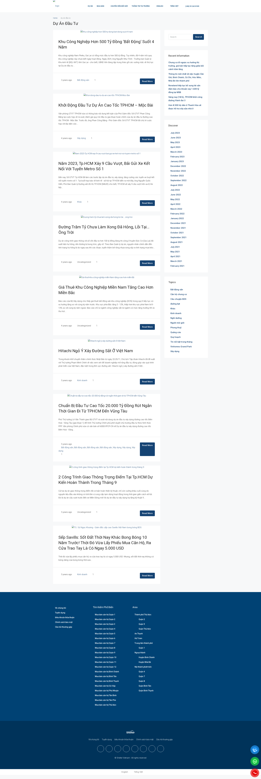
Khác (79, 202)
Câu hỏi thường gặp (63, 627)
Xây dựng (81, 138)
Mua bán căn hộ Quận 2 (105, 619)
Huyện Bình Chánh (147, 657)
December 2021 (178, 223)
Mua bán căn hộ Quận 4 (105, 629)
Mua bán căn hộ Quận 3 (105, 624)
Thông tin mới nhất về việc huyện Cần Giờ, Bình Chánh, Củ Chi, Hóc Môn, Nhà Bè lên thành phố (186, 77)
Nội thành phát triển (143, 667)
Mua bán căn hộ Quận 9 (105, 653)
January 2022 (177, 218)
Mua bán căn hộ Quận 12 (105, 667)
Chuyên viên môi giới (119, 6)
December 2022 (178, 166)
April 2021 (175, 256)
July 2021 (175, 247)
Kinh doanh (82, 380)
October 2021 (177, 232)
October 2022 (177, 175)
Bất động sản (83, 80)
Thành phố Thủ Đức (143, 615)
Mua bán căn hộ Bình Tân (105, 676)
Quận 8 (142, 681)
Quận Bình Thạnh (146, 691)
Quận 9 (142, 624)
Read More (147, 81)
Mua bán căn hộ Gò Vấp (105, 686)
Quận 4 (142, 672)
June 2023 (175, 137)
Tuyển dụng (60, 613)
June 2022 (175, 194)
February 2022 (177, 213)
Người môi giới (177, 323)
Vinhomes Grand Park (181, 346)
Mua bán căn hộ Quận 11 (105, 662)
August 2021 (176, 242)
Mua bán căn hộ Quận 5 (105, 634)
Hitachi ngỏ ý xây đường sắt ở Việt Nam (95, 350)
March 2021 (176, 261)
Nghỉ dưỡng (176, 318)
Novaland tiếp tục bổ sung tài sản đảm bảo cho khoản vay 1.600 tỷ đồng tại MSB (184, 89)
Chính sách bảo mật (63, 622)
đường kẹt (175, 304)
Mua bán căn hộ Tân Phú (105, 700)
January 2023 (177, 161)
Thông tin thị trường (141, 6)
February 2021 (177, 266)
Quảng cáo (175, 332)
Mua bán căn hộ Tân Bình (105, 695)
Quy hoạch (175, 337)
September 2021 (178, 237)
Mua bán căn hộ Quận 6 (105, 638)
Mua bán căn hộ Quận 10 (105, 657)
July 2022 (175, 190)
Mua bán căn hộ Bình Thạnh (107, 681)
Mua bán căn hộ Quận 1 (105, 615)
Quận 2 (142, 619)
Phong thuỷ (175, 327)
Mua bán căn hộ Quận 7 (105, 643)
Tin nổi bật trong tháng (181, 342)
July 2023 (175, 133)
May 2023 (175, 142)
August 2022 (176, 185)
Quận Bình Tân (145, 686)
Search (198, 37)
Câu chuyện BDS (178, 299)
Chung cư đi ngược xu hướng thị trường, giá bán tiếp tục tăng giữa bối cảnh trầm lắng (186, 65)
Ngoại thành (140, 653)
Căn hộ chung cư (178, 294)
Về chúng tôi (60, 608)
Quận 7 (142, 676)
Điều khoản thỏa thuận (64, 617)
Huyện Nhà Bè (145, 662)
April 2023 (175, 147)
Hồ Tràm (138, 638)
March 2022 (176, 209)
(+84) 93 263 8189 (192, 6)
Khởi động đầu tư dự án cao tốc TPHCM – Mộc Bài (105, 105)
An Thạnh (139, 634)
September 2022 (178, 180)
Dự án (90, 6)
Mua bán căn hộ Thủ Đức (105, 705)
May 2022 (175, 199)
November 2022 (178, 171)
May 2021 (175, 251)
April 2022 (175, 204)
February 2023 (177, 156)
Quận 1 (142, 648)
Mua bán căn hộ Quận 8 (105, 648)
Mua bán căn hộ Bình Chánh (107, 672)
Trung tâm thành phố (144, 643)
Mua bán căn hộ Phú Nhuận (107, 691)
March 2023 (176, 152)
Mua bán (100, 6)
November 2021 (178, 228)
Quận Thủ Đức (145, 629)
